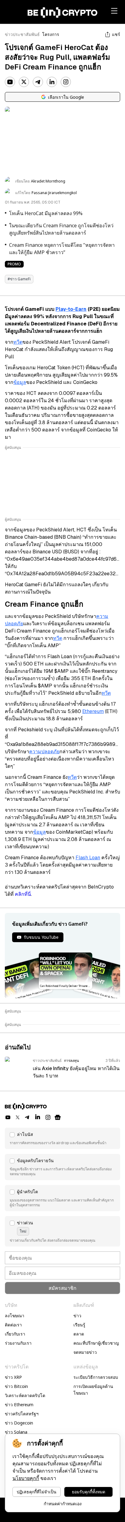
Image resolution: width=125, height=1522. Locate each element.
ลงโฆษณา (14, 1315)
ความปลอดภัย (44, 751)
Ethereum (93, 711)
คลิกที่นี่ (23, 894)
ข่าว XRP (13, 1377)
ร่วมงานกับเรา (18, 1343)
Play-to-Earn (71, 309)
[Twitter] (24, 82)
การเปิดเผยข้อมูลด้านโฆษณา (93, 1389)
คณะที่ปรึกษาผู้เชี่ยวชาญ (96, 1343)
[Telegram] (38, 82)
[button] (62, 1138)
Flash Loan (88, 857)
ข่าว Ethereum (19, 1404)
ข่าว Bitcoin (16, 1386)
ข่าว (77, 1315)
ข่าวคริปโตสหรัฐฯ (22, 1414)
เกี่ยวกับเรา (15, 1334)
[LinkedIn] (52, 82)
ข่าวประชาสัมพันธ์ (22, 34)
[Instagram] (66, 82)
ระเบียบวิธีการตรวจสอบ (95, 1377)
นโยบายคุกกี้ (25, 1478)
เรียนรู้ (79, 1325)
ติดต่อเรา (13, 1325)
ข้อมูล (19, 382)
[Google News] (58, 1117)
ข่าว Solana (16, 1432)
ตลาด (78, 1334)
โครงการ (50, 34)
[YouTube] (10, 82)
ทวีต (17, 342)
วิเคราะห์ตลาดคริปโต (25, 1395)
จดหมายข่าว (85, 1352)
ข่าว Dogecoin (19, 1423)
